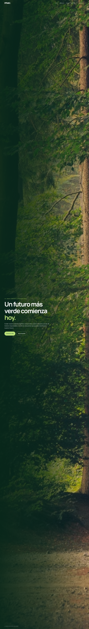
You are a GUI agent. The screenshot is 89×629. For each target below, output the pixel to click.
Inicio (56, 3)
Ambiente (62, 3)
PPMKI (7, 3)
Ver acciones (21, 333)
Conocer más (10, 333)
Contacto (81, 3)
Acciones (73, 3)
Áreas (67, 3)
